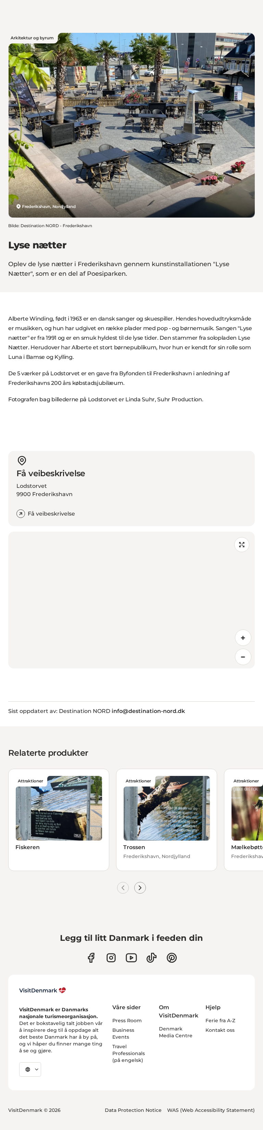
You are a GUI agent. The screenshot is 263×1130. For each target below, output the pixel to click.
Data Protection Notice (133, 1110)
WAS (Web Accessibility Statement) (211, 1110)
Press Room (127, 1020)
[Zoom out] (243, 657)
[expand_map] (241, 544)
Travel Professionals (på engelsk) (128, 1053)
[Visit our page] (111, 958)
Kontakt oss (220, 1030)
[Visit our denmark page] (91, 958)
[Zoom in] (243, 637)
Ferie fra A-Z (220, 1020)
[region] (131, 600)
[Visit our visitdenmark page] (131, 958)
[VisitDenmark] (42, 990)
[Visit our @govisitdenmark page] (152, 958)
